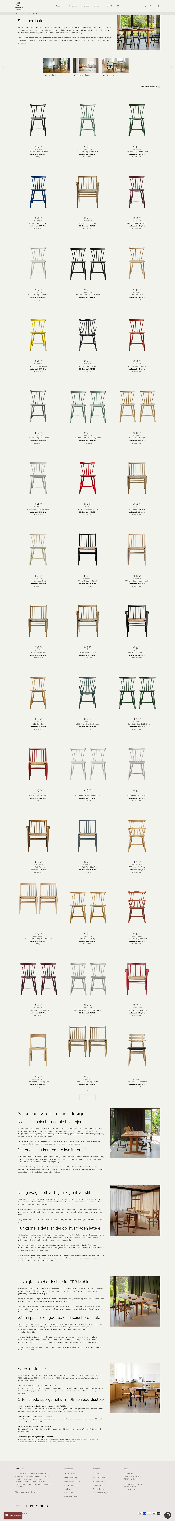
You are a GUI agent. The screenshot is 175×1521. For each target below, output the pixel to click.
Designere (72, 6)
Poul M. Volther (38, 149)
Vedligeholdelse (99, 1481)
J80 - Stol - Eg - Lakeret (38, 653)
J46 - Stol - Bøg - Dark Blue (38, 223)
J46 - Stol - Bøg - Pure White (38, 295)
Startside (18, 14)
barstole (72, 1159)
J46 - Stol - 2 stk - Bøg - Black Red (38, 1010)
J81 (81, 40)
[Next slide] (171, 67)
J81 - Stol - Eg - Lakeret (87, 653)
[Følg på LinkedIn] (47, 1506)
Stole (24, 14)
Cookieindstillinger (71, 1497)
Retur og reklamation (72, 1481)
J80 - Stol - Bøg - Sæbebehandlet (137, 581)
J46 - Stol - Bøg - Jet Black (38, 152)
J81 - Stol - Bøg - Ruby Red (137, 1010)
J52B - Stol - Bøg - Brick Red (137, 939)
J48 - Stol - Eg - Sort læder (137, 1082)
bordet (77, 1144)
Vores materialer (99, 1478)
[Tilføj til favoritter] (41, 146)
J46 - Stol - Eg (38, 724)
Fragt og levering (70, 1478)
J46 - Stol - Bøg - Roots (38, 581)
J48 (62, 40)
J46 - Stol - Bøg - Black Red (137, 223)
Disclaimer (97, 1485)
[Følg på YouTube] (41, 1506)
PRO (117, 6)
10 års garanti (69, 1474)
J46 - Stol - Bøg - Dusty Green (87, 152)
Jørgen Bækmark (87, 220)
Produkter (59, 6)
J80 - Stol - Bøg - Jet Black (87, 581)
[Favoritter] (155, 6)
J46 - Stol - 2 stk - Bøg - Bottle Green (137, 724)
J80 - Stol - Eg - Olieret (137, 509)
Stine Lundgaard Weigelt (38, 1079)
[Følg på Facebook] (26, 1506)
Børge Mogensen (87, 363)
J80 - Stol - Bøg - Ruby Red (38, 796)
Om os (96, 6)
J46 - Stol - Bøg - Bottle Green (137, 152)
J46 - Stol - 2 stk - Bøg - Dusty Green (87, 438)
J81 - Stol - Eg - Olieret (87, 223)
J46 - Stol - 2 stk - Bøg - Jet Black (87, 295)
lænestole (82, 1159)
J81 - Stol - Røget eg (38, 867)
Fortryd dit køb (98, 1489)
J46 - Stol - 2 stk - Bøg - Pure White (87, 796)
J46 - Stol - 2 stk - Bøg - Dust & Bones (87, 1010)
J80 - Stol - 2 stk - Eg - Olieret (87, 1082)
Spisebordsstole (32, 14)
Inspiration (86, 6)
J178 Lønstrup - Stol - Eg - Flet (38, 1082)
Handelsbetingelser (71, 1485)
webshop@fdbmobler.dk (133, 1484)
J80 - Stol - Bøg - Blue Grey (87, 867)
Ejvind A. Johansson (77, 1134)
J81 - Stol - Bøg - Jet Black (137, 653)
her (34, 1492)
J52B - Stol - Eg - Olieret (137, 867)
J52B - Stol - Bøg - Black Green (87, 724)
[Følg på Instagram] (31, 1506)
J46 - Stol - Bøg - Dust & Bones (38, 509)
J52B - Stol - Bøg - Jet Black (87, 366)
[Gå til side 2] (93, 1097)
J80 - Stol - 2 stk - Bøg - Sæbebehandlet (38, 939)
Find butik (108, 6)
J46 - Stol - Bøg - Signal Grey (38, 438)
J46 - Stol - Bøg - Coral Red (137, 366)
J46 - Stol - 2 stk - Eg (87, 939)
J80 (76, 40)
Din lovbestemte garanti (102, 1493)
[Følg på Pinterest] (36, 1506)
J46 (59, 40)
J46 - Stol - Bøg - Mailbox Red (87, 509)
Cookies (67, 1489)
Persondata (68, 1493)
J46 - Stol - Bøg (137, 295)
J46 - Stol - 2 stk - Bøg (137, 438)
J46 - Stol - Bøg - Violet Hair (137, 796)
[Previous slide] (3, 67)
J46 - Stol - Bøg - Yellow (38, 366)
